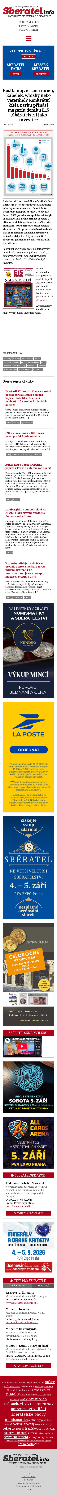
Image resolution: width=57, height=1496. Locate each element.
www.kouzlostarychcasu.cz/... (22, 1359)
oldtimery (42, 366)
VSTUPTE (28, 56)
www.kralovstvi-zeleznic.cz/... (22, 1302)
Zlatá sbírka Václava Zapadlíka (40, 1441)
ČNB (8, 454)
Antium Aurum (38, 1382)
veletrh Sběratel (25, 369)
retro (18, 1428)
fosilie (39, 1395)
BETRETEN (41, 74)
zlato (27, 1441)
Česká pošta (26, 1444)
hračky (23, 1399)
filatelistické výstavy (28, 1395)
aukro (8, 1386)
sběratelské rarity (10, 369)
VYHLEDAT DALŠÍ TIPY (30, 1365)
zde (38, 282)
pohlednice (46, 1420)
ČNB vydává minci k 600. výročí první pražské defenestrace (24, 434)
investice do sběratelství (30, 362)
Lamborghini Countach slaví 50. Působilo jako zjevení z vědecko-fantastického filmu (25, 513)
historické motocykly (11, 362)
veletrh (50, 1428)
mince (43, 362)
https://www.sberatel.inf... (20, 1206)
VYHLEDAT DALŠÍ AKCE (30, 1213)
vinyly (41, 1433)
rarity (48, 1424)
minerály (47, 1404)
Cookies (28, 1489)
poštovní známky (23, 1424)
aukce (9, 423)
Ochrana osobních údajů (28, 1486)
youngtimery (37, 369)
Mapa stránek (29, 1476)
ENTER (16, 74)
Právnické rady (28, 25)
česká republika (18, 1285)
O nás (28, 1473)
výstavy (49, 1433)
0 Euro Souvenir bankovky (13, 1382)
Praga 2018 (39, 1424)
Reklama (28, 1479)
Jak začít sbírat (28, 29)
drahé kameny (27, 359)
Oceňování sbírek (28, 21)
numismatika (31, 366)
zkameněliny (19, 1440)
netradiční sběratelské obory (14, 366)
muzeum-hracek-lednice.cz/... (22, 1322)
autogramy (16, 1387)
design (18, 1390)
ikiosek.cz (41, 300)
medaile (28, 1404)
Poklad (8, 1424)
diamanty (16, 359)
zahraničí (43, 1285)
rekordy (16, 423)
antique (29, 1382)
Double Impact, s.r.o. (34, 1467)
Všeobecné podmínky (28, 1482)
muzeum (18, 1408)
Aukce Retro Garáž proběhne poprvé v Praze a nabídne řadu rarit (28, 466)
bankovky (7, 359)
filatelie (37, 359)
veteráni (16, 499)
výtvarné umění (27, 423)
